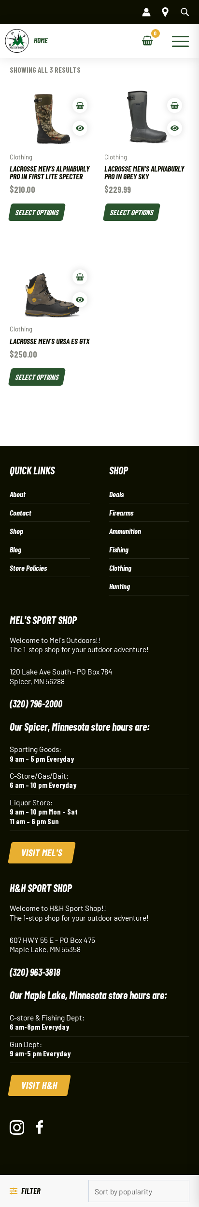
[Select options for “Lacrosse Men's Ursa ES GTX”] (79, 276)
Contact (20, 512)
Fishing (118, 549)
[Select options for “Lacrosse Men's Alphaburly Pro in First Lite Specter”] (79, 105)
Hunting (119, 586)
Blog (15, 549)
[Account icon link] (146, 12)
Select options (36, 212)
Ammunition (125, 530)
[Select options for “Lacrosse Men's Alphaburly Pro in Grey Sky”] (174, 105)
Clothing (120, 567)
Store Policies (28, 567)
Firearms (121, 512)
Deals (116, 494)
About (18, 494)
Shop (16, 530)
